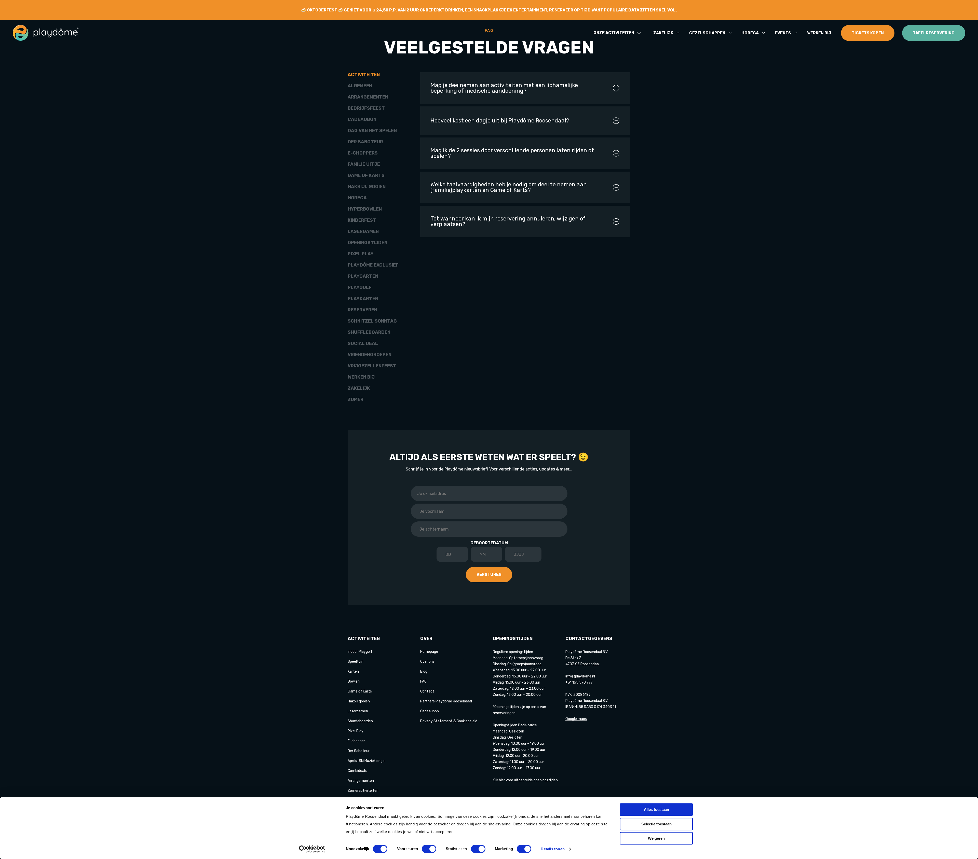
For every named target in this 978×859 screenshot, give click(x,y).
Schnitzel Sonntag (372, 321)
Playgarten (363, 276)
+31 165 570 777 (579, 682)
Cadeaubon (362, 119)
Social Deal (363, 343)
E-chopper (356, 741)
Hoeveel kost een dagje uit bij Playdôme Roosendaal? (499, 120)
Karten (353, 671)
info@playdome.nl (580, 676)
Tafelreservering (934, 33)
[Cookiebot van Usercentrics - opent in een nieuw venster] (312, 849)
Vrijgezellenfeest (372, 366)
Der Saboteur (365, 142)
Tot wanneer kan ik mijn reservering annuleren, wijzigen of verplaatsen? (508, 221)
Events (783, 33)
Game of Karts (366, 175)
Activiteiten (364, 74)
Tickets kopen (868, 33)
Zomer (355, 399)
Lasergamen (363, 231)
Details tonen (552, 849)
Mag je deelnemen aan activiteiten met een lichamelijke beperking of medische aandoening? (504, 88)
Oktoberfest (322, 10)
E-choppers (363, 153)
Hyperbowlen (365, 209)
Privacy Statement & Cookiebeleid (448, 721)
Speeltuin (355, 661)
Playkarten (363, 298)
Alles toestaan (656, 809)
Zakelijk (663, 33)
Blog (423, 671)
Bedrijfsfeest (366, 108)
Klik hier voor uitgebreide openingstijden (525, 780)
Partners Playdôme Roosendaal (446, 701)
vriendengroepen (369, 354)
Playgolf (360, 287)
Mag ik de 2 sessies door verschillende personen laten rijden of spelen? (512, 153)
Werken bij (819, 33)
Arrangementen (368, 97)
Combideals (357, 771)
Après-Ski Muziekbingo (366, 761)
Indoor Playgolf (360, 651)
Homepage (429, 651)
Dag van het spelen (372, 130)
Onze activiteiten (613, 33)
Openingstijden (367, 242)
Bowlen (354, 681)
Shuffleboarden (369, 332)
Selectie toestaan (656, 824)
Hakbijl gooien (367, 186)
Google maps (576, 719)
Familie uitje (364, 164)
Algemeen (360, 86)
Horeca (750, 33)
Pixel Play (361, 254)
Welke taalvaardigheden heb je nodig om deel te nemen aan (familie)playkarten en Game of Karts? (508, 187)
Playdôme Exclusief (373, 265)
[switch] (429, 849)
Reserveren (362, 310)
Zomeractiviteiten (363, 790)
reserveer (561, 10)
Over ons (427, 661)
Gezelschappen (707, 33)
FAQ (423, 681)
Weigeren (656, 838)
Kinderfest (362, 220)
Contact (427, 691)
